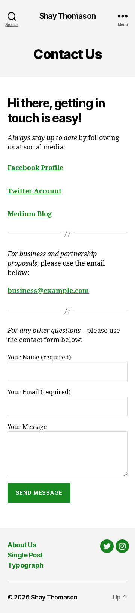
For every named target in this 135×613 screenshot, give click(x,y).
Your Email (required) (39, 392)
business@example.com (48, 291)
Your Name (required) (39, 357)
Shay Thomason (67, 16)
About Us (22, 545)
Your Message (27, 427)
